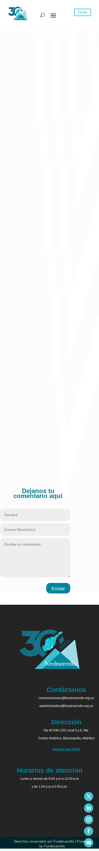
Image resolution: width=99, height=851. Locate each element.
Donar (82, 12)
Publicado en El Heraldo (20, 460)
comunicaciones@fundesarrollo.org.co (66, 698)
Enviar (58, 588)
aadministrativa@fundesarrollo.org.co (66, 706)
